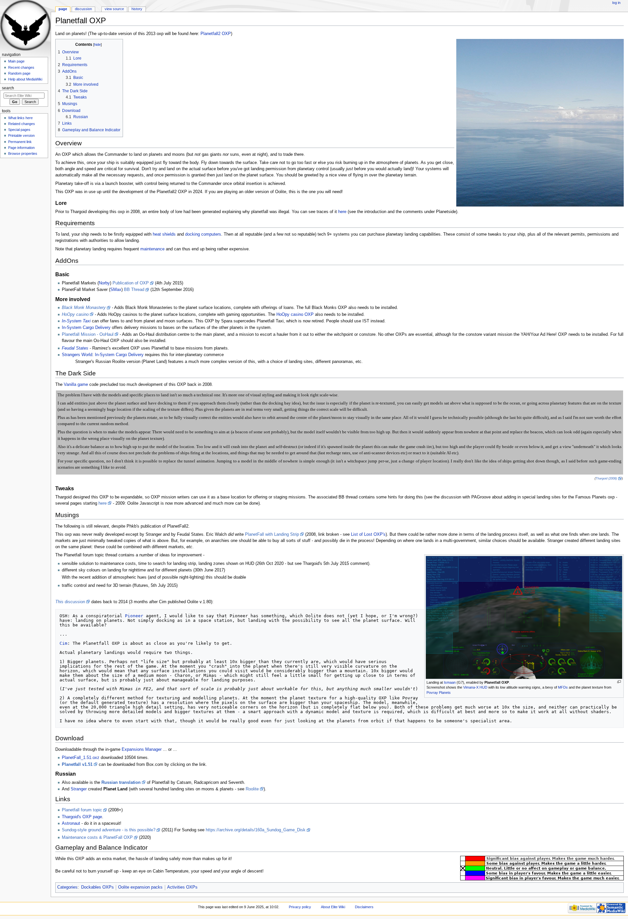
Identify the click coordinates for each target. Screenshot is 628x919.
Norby (104, 283)
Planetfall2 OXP (216, 33)
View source (114, 9)
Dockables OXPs (97, 887)
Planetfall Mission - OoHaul (87, 334)
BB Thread (134, 289)
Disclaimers (364, 907)
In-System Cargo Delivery (86, 327)
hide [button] (97, 44)
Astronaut (71, 823)
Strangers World (77, 354)
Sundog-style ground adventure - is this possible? (108, 830)
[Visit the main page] (25, 25)
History (136, 9)
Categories (67, 887)
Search (8, 88)
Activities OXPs (182, 887)
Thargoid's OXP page (82, 817)
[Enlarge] (619, 682)
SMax (115, 289)
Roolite (252, 789)
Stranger (79, 789)
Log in (616, 3)
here (342, 211)
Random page (19, 73)
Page (63, 9)
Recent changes (21, 67)
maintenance (152, 249)
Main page (16, 61)
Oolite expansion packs (140, 887)
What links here (20, 118)
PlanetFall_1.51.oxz (80, 757)
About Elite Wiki (333, 907)
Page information (21, 148)
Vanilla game (76, 384)
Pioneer (134, 615)
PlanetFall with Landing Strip (272, 534)
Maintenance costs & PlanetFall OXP (97, 837)
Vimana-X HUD (475, 687)
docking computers (203, 234)
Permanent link (20, 142)
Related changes (21, 124)
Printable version (21, 135)
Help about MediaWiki (25, 79)
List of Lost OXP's (368, 534)
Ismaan (450, 682)
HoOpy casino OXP (295, 314)
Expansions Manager (142, 749)
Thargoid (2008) (606, 478)
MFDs (563, 687)
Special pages (19, 130)
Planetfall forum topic (82, 810)
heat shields (164, 234)
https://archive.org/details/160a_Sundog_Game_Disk (255, 830)
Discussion (83, 9)
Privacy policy (300, 907)
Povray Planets (439, 692)
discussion (70, 602)
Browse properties (22, 153)
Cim (63, 643)
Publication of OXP (131, 283)
